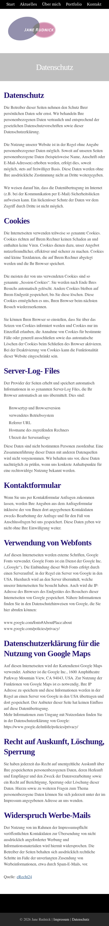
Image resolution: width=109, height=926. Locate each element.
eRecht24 (24, 876)
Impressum (61, 919)
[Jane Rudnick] (32, 29)
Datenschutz (80, 919)
